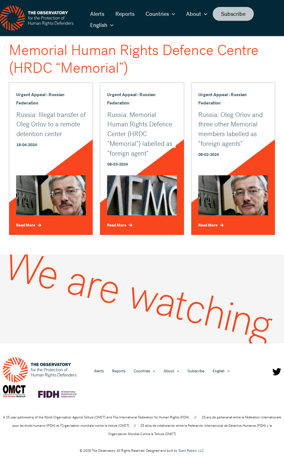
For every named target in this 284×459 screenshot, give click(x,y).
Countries (157, 14)
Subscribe (233, 14)
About (193, 14)
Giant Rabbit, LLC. (191, 451)
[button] (172, 14)
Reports (125, 14)
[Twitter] (276, 371)
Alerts (97, 14)
